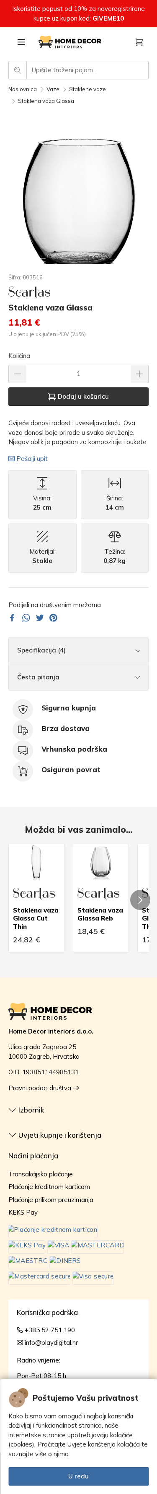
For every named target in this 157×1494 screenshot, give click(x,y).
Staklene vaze (87, 89)
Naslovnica (22, 89)
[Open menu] (21, 42)
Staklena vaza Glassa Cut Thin (36, 918)
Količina (19, 356)
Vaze (52, 89)
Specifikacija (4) (41, 650)
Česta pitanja (38, 677)
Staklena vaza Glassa (46, 100)
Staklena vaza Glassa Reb (100, 914)
